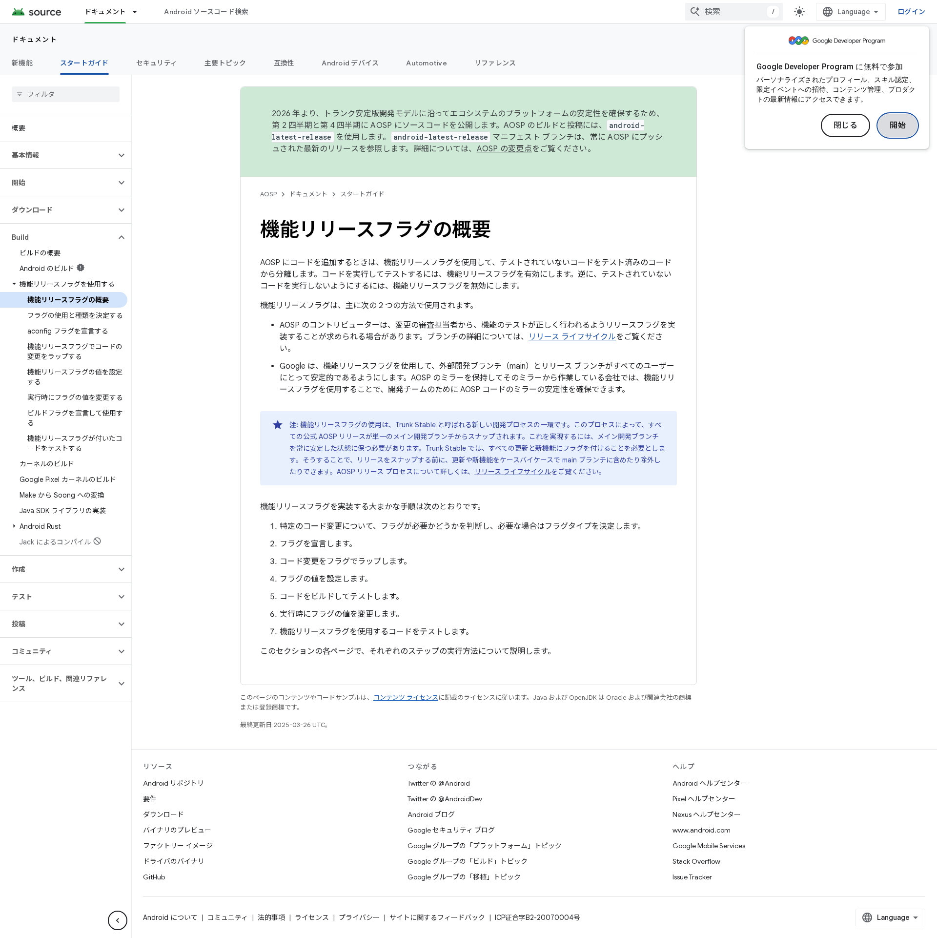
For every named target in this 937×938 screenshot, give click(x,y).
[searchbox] (66, 94)
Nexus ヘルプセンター (706, 814)
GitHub (154, 877)
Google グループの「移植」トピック (464, 877)
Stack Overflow (696, 861)
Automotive (426, 63)
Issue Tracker (692, 877)
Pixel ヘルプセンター (703, 798)
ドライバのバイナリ (173, 861)
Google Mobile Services (708, 845)
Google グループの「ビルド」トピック (467, 861)
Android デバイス (350, 63)
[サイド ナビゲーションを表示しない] (117, 920)
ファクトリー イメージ (178, 845)
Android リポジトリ (173, 783)
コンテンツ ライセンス (405, 697)
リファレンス (495, 63)
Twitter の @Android (438, 783)
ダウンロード (163, 814)
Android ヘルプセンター (709, 783)
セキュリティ (157, 63)
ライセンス (312, 917)
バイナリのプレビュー (177, 830)
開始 (898, 125)
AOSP (268, 194)
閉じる (846, 125)
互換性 (284, 63)
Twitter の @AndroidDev (444, 798)
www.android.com (701, 830)
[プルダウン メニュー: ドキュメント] (139, 11)
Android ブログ (431, 814)
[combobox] (734, 12)
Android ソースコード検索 (206, 11)
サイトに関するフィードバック (437, 917)
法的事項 (271, 917)
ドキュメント (105, 11)
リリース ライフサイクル (572, 337)
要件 (150, 798)
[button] (58, 155)
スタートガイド (84, 63)
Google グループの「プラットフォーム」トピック (484, 845)
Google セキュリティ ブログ (451, 830)
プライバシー (359, 917)
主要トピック (225, 63)
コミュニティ (227, 917)
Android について (170, 917)
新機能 (22, 63)
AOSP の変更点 (504, 149)
